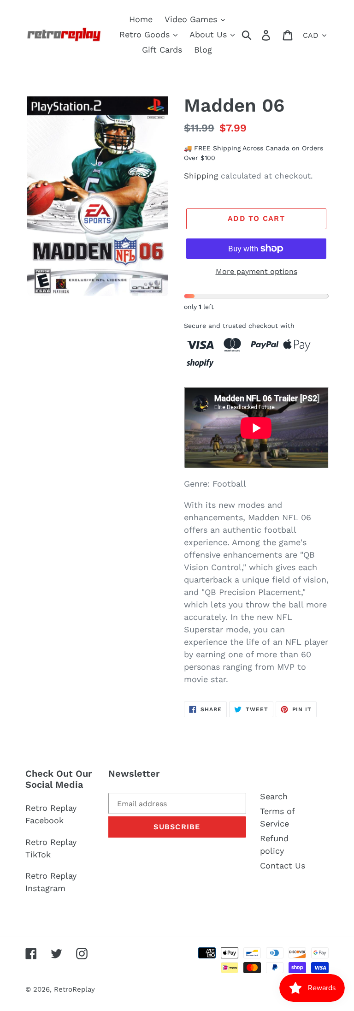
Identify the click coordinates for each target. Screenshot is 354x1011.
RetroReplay (74, 989)
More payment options (256, 271)
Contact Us (282, 865)
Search (274, 796)
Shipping (201, 175)
